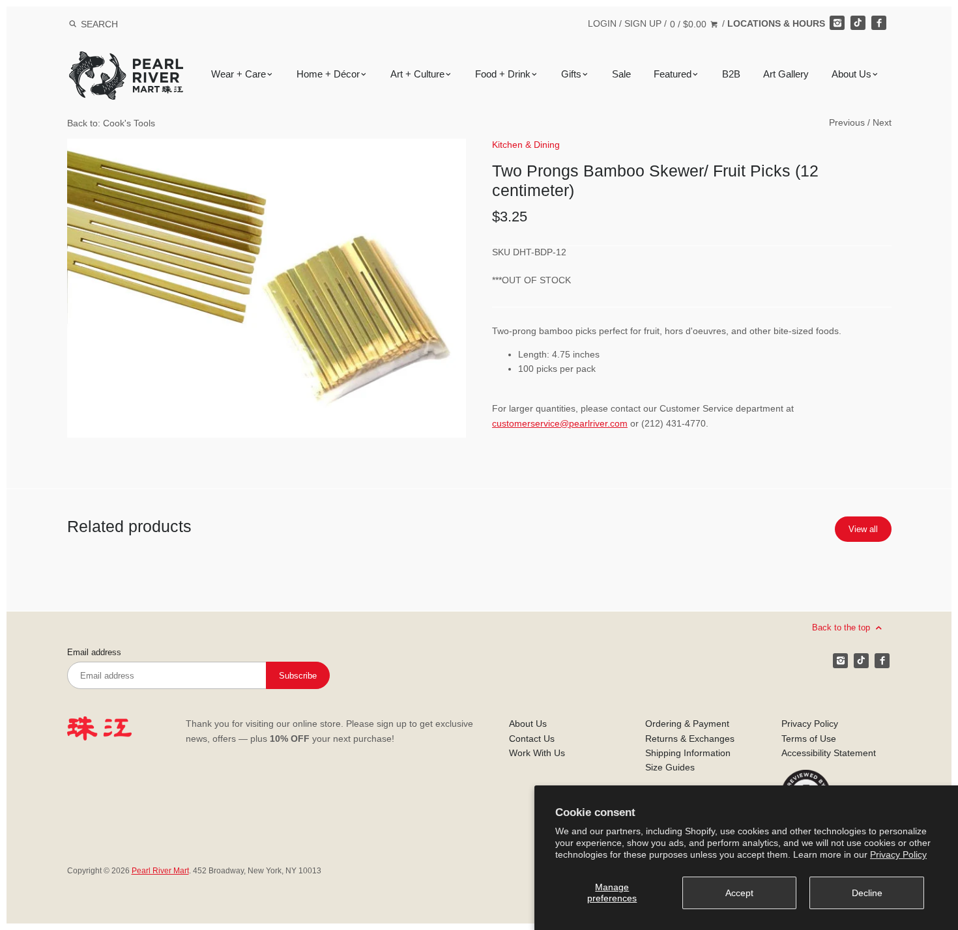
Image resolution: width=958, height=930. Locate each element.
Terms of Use (808, 738)
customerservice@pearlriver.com (560, 423)
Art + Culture (417, 74)
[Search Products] (72, 24)
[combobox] (116, 23)
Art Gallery (786, 74)
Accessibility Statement (828, 753)
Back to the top (842, 627)
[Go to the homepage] (126, 61)
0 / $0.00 (689, 24)
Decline (867, 893)
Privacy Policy (898, 854)
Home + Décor (328, 74)
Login (602, 23)
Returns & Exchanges (689, 738)
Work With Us (537, 753)
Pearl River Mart (160, 870)
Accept (739, 893)
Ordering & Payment (687, 723)
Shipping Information (688, 753)
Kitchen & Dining (526, 144)
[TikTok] (857, 23)
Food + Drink (502, 74)
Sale (621, 74)
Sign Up (642, 23)
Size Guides (670, 767)
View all (863, 529)
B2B (731, 74)
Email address (94, 652)
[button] (267, 288)
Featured (672, 74)
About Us (851, 74)
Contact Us (532, 738)
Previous (847, 122)
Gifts (571, 74)
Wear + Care (238, 74)
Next (882, 122)
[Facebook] (878, 23)
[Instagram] (837, 23)
